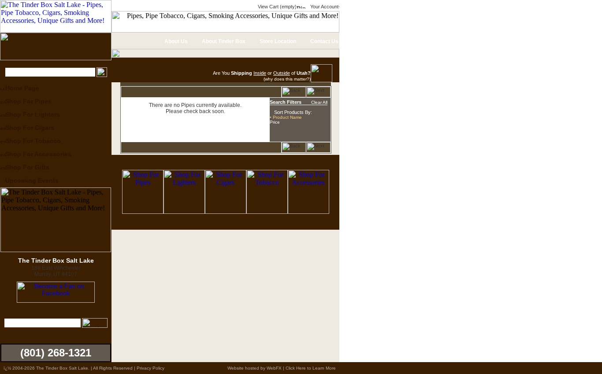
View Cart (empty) (276, 6)
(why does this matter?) (287, 79)
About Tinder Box (223, 41)
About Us (175, 41)
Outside (281, 73)
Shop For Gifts (27, 167)
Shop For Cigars (29, 127)
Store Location (277, 41)
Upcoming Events (32, 180)
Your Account (323, 6)
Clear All (319, 102)
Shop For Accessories (38, 154)
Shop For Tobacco (33, 140)
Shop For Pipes (28, 101)
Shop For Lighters (32, 114)
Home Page (22, 88)
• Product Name (286, 117)
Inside (259, 73)
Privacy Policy (150, 368)
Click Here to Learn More (311, 368)
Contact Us (323, 41)
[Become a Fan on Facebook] (56, 300)
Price (275, 122)
